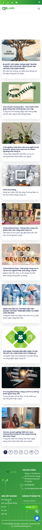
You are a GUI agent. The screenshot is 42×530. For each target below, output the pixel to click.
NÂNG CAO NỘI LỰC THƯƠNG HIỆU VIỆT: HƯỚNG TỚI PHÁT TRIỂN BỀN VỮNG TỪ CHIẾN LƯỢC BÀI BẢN (21, 311)
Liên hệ (4, 514)
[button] (38, 8)
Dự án (3, 507)
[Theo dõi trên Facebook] (3, 2)
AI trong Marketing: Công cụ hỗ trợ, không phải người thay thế (21, 393)
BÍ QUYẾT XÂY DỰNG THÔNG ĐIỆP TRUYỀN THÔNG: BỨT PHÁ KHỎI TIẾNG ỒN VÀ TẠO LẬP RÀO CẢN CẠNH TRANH (19, 66)
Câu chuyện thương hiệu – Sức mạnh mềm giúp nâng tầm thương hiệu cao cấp (21, 108)
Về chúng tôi (6, 500)
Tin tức (4, 510)
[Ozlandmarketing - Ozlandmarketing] (19, 9)
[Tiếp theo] (37, 452)
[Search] (39, 2)
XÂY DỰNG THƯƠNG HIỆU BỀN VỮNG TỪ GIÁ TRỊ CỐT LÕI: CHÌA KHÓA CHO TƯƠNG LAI (20, 352)
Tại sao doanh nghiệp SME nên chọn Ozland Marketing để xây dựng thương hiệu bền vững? (19, 434)
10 (31, 452)
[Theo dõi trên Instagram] (8, 2)
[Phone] (37, 511)
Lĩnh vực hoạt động (9, 503)
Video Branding (9, 190)
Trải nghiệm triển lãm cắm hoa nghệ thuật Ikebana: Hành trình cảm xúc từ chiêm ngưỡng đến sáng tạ (21, 149)
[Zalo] (37, 518)
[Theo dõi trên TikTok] (12, 2)
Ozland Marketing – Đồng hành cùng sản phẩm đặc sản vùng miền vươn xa (20, 229)
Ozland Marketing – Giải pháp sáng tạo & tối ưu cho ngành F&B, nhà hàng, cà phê (20, 269)
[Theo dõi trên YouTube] (16, 2)
